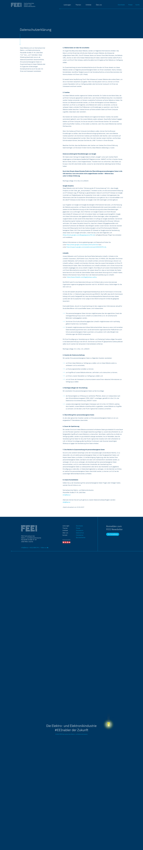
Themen (78, 5)
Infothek (65, 530)
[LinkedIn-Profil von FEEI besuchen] (48, 547)
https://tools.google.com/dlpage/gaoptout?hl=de (79, 235)
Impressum (79, 530)
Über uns (99, 5)
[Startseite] (23, 5)
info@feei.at (66, 495)
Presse (130, 5)
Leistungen (67, 5)
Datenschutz (80, 533)
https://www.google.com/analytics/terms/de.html (82, 245)
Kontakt (64, 535)
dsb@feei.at (66, 502)
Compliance (79, 535)
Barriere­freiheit (80, 537)
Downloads (121, 5)
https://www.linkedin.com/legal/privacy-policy (82, 277)
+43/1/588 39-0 (34, 547)
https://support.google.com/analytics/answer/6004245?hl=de (86, 247)
